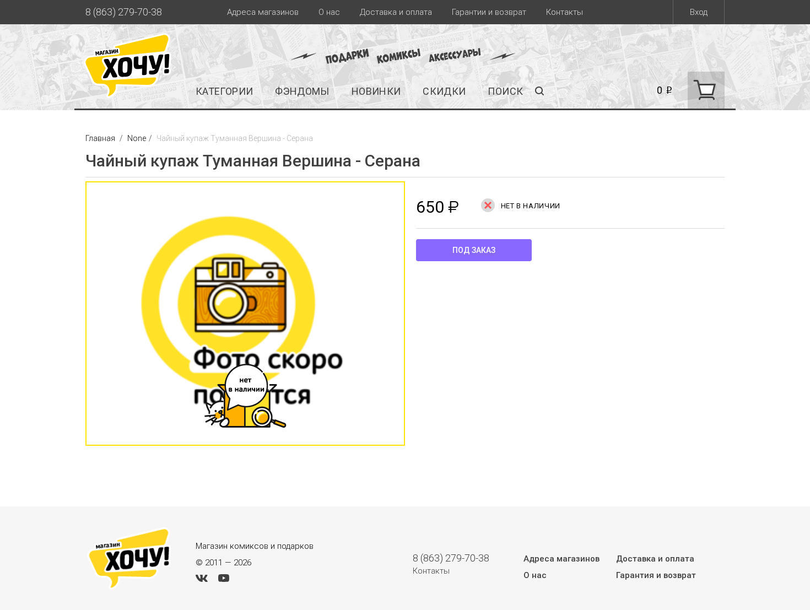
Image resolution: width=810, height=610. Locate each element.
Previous (74, 319)
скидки (444, 91)
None (136, 138)
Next (416, 319)
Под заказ (473, 250)
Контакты (564, 12)
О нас (329, 12)
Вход (699, 12)
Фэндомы (302, 91)
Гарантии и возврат (489, 12)
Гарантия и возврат (656, 575)
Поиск (505, 91)
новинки (376, 91)
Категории (224, 91)
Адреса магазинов (263, 12)
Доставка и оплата (396, 12)
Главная (101, 138)
